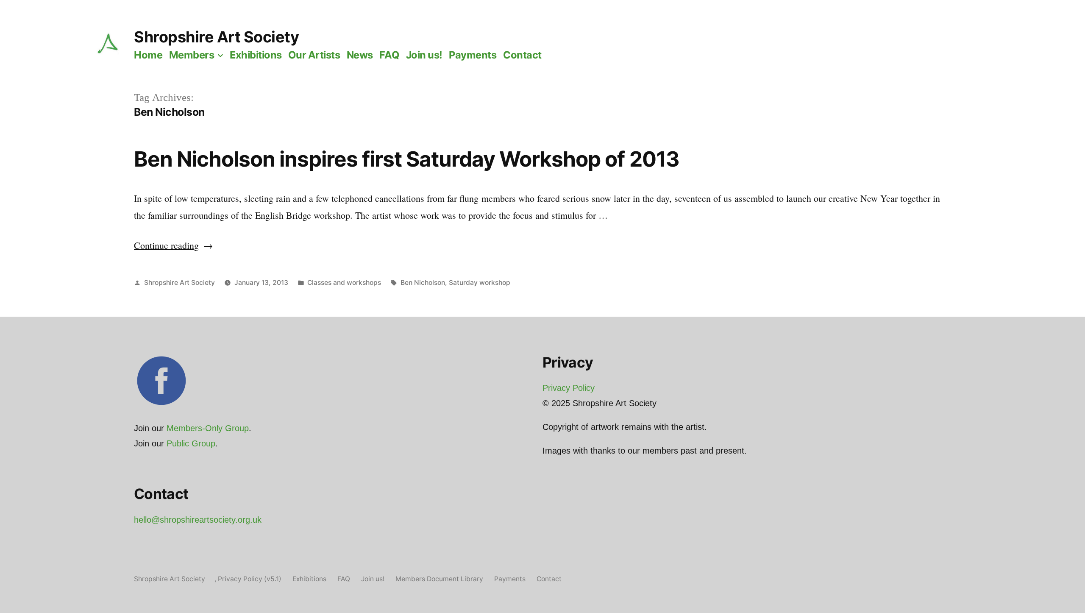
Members (191, 55)
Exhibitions (256, 55)
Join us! (424, 55)
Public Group (191, 443)
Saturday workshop (479, 283)
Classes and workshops (344, 283)
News (360, 55)
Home (148, 55)
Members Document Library (439, 579)
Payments (472, 55)
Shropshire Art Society (216, 37)
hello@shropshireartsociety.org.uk (198, 519)
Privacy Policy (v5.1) (249, 579)
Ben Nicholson (423, 283)
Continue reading (173, 245)
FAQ (389, 55)
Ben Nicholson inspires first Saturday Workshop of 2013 (406, 159)
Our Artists (314, 55)
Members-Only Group (208, 428)
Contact (522, 55)
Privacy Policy (568, 388)
